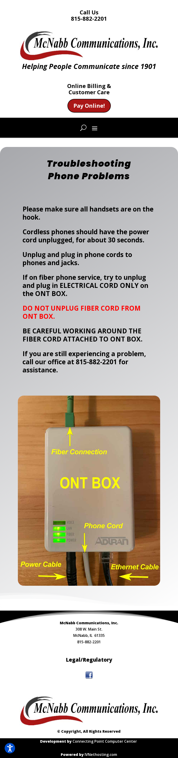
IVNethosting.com (101, 754)
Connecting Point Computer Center (105, 741)
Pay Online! (89, 105)
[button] (10, 748)
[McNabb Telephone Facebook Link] (89, 677)
